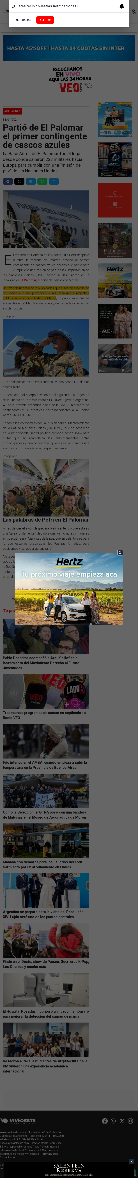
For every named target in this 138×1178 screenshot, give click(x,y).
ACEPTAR (45, 20)
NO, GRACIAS (23, 20)
